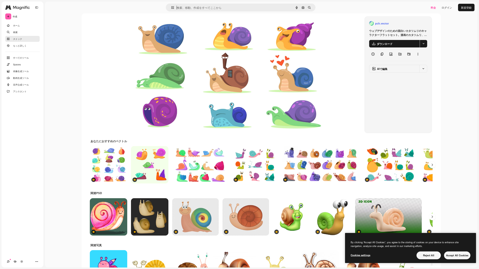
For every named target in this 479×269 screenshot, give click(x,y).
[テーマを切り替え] (22, 262)
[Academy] (15, 262)
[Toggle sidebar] (37, 7)
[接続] (8, 262)
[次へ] (432, 164)
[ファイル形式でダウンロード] (423, 43)
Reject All (428, 255)
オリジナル (152, 23)
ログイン (447, 7)
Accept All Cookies (457, 255)
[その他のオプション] (418, 54)
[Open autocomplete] (171, 7)
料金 (433, 7)
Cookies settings (360, 255)
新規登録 (466, 7)
